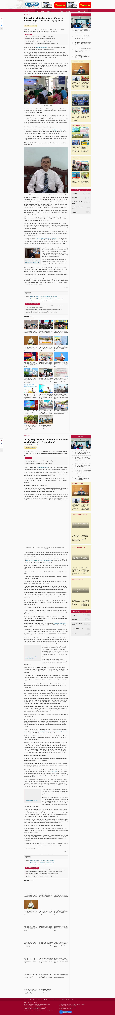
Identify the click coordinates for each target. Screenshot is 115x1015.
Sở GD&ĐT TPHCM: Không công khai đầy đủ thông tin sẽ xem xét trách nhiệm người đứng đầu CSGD (46, 332)
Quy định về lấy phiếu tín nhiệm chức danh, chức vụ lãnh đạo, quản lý (39, 463)
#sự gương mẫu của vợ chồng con (36, 853)
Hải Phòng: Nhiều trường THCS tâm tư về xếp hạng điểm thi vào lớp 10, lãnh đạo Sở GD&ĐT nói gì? (60, 348)
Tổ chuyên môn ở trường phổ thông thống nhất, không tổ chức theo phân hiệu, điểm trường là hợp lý (82, 31)
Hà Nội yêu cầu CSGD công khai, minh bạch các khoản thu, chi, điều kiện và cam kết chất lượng (30, 331)
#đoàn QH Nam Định (49, 853)
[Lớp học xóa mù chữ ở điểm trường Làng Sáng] (80, 165)
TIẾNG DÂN (74, 193)
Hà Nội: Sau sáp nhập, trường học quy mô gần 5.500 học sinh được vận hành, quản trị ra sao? (45, 412)
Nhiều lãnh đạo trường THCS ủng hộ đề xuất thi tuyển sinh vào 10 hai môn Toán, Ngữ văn (61, 412)
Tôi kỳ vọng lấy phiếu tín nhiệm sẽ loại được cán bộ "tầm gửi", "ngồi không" (40, 36)
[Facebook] (1, 22)
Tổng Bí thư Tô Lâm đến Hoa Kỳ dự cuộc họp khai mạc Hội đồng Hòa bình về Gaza (76, 85)
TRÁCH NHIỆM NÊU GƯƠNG (78, 125)
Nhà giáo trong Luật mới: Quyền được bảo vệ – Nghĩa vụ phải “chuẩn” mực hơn (41, 311)
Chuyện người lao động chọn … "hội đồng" (31, 647)
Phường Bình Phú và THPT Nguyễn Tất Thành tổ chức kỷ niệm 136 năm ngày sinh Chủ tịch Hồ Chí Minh (76, 117)
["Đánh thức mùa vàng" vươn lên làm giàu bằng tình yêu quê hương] (76, 175)
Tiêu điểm (37, 10)
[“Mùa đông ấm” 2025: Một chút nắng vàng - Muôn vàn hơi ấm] (85, 110)
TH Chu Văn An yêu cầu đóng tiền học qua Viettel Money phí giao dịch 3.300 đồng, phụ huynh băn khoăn (61, 380)
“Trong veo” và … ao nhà (31, 789)
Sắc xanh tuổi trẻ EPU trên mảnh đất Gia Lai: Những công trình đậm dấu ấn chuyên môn (80, 103)
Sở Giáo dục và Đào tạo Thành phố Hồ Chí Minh (46, 238)
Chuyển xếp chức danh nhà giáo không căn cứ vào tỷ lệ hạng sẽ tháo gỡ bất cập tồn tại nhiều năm (83, 44)
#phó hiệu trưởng (60, 298)
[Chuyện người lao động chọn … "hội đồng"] (32, 640)
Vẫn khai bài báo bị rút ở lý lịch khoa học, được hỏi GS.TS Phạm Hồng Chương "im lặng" (42, 863)
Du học (62, 10)
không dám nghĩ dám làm (60, 612)
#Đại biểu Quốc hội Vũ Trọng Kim (47, 849)
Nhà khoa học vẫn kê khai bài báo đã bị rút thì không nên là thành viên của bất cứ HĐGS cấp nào (76, 149)
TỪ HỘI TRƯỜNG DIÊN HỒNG (77, 202)
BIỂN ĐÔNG (74, 212)
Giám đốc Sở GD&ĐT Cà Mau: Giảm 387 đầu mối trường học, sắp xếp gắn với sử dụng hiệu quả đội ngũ (31, 364)
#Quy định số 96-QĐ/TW (35, 849)
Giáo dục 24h (30, 10)
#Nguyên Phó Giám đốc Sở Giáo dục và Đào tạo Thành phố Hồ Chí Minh (43, 296)
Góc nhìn (42, 10)
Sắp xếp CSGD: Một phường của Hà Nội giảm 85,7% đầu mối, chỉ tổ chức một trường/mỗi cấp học (46, 363)
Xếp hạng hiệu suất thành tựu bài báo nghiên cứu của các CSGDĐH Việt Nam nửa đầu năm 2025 (44, 309)
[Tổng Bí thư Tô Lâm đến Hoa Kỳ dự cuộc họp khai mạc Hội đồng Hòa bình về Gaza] (76, 78)
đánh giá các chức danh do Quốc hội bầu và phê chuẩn (39, 549)
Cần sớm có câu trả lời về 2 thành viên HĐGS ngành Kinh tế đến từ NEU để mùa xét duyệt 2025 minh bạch (80, 136)
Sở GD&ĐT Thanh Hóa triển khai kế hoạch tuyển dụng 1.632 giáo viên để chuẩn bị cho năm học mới (30, 396)
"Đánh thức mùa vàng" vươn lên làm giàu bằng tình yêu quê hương (76, 180)
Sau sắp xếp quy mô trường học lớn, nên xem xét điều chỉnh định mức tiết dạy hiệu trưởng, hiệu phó (82, 37)
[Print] (1, 28)
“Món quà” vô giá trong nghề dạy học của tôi (34, 307)
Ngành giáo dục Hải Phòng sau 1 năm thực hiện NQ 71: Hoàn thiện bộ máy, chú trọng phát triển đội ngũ (61, 364)
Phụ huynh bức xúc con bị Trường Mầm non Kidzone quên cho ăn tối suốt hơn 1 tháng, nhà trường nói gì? (61, 332)
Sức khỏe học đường (69, 10)
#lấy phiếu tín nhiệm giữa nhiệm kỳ (36, 300)
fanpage (65, 1001)
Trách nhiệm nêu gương (51, 10)
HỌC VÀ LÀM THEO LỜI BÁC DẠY (79, 93)
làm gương (54, 760)
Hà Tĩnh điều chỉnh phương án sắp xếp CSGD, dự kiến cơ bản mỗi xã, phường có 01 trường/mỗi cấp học (30, 427)
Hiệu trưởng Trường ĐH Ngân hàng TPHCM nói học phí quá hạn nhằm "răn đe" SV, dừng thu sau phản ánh (30, 380)
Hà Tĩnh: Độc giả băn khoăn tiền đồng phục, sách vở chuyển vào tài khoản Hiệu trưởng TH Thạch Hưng (46, 348)
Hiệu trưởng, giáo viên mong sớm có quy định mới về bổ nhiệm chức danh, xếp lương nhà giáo (46, 380)
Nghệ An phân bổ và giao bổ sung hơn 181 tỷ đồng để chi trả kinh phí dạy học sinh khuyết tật (45, 427)
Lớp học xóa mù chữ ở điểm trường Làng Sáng (80, 169)
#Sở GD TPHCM (48, 300)
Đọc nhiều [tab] (80, 14)
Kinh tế (85, 10)
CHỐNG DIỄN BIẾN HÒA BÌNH (77, 207)
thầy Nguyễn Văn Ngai (57, 130)
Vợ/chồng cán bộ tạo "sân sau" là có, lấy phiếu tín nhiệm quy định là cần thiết (40, 38)
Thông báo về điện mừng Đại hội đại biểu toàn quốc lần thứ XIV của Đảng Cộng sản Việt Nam (85, 85)
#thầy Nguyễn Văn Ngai (34, 298)
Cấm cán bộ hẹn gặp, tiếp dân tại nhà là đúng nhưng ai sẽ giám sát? (39, 865)
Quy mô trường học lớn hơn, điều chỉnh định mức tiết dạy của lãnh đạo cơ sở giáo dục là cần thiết (83, 50)
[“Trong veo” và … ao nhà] (32, 783)
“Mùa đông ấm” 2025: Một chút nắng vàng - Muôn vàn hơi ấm (85, 115)
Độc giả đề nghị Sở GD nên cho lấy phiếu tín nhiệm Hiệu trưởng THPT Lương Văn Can (42, 43)
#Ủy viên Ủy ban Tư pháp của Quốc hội (37, 851)
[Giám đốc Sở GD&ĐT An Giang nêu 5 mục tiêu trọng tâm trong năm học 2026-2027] (31, 405)
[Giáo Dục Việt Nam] (32, 5)
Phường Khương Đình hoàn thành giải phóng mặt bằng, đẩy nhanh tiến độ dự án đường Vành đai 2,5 (61, 396)
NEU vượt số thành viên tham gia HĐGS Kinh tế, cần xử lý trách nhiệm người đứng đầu (85, 149)
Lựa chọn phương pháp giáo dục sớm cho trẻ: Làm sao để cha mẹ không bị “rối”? (41, 312)
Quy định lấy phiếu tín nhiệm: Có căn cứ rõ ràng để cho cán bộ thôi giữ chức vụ (41, 41)
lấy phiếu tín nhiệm (43, 467)
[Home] (1, 18)
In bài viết (28, 846)
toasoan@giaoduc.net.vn (67, 997)
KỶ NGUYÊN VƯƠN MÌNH (77, 61)
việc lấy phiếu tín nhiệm (42, 47)
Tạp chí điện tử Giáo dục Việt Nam (46, 843)
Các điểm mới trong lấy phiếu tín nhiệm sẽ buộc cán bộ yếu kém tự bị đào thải (40, 40)
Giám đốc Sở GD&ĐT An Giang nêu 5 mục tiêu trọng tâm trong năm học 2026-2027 (30, 412)
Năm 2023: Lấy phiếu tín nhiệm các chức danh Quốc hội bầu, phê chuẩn (39, 461)
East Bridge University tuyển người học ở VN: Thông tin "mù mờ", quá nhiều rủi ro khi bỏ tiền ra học (44, 305)
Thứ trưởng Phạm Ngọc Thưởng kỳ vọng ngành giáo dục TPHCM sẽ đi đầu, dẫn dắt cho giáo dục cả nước (46, 396)
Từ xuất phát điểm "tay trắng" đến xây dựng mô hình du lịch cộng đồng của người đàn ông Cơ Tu (85, 182)
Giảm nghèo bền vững (77, 158)
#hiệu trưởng (52, 298)
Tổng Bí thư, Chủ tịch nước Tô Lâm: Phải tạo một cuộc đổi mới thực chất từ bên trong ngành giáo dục (30, 348)
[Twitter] (1, 25)
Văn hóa (79, 10)
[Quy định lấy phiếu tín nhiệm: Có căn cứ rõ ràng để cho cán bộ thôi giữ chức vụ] (32, 253)
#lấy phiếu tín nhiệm (44, 298)
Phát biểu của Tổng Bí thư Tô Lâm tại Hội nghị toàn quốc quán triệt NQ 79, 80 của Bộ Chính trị (80, 72)
